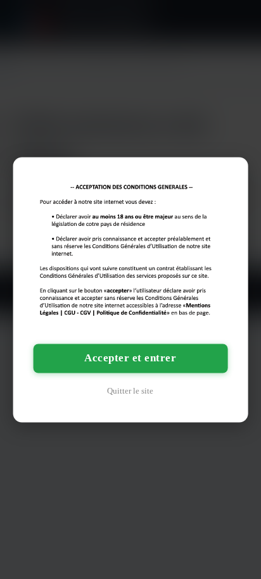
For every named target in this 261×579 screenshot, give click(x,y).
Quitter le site (130, 390)
